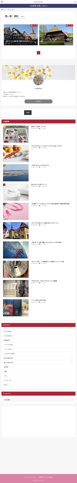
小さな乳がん (8, 336)
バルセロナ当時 (9, 353)
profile (38, 101)
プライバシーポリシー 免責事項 (34, 477)
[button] (2, 2)
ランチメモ (7, 380)
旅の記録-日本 (8, 362)
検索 (27, 112)
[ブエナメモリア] (38, 2)
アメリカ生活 (8, 344)
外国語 (6, 367)
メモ (5, 376)
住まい (6, 385)
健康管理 (7, 340)
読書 (5, 371)
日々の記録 (7, 331)
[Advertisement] (38, 421)
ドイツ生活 (7, 349)
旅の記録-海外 (8, 358)
